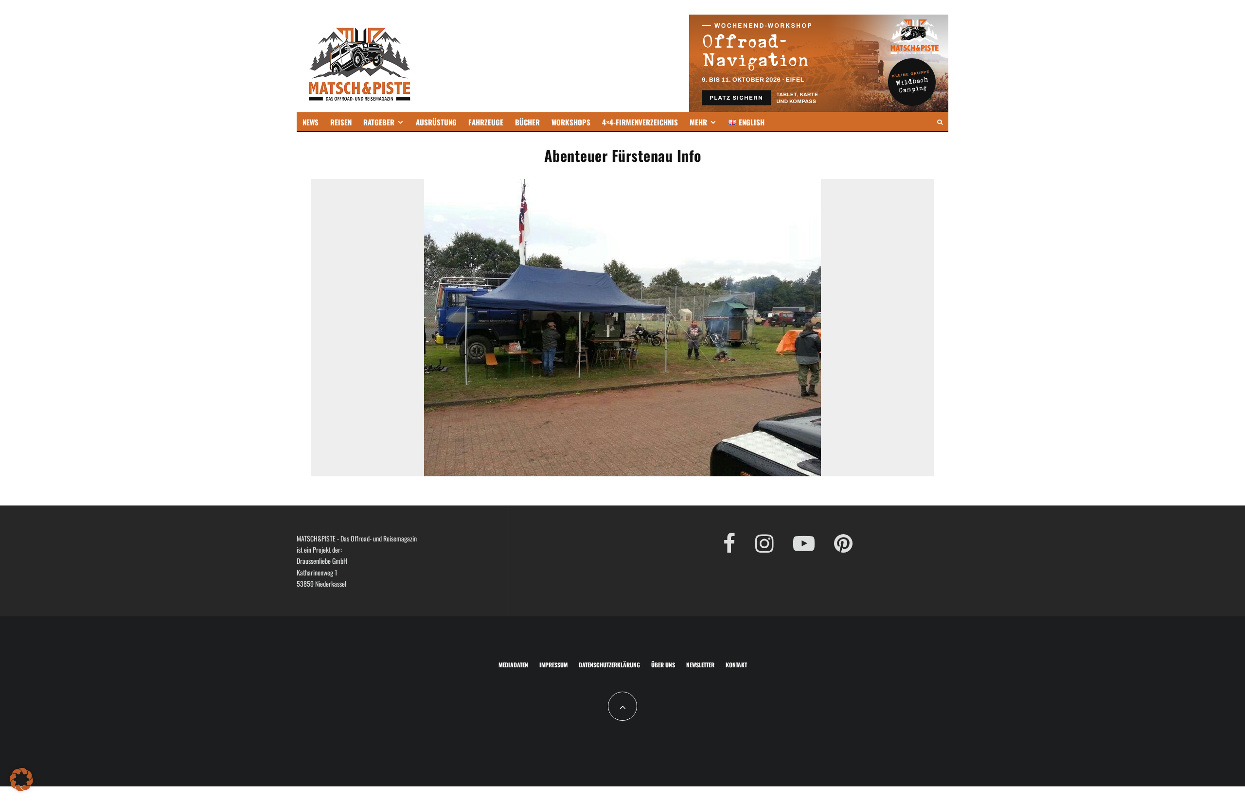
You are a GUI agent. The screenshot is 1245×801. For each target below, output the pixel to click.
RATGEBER (378, 122)
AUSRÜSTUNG (436, 122)
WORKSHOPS (570, 122)
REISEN (341, 122)
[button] (21, 779)
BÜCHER (527, 122)
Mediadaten (513, 665)
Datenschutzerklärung (609, 665)
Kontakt (736, 665)
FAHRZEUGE (485, 122)
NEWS (310, 122)
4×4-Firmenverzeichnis (640, 122)
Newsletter (700, 665)
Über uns (663, 665)
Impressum (553, 665)
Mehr (698, 122)
